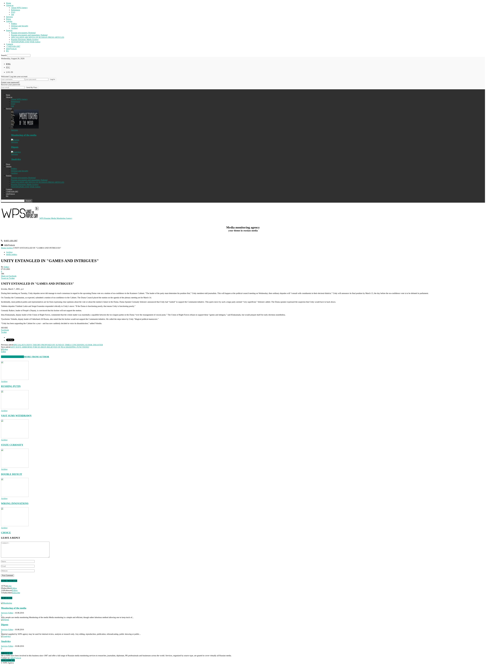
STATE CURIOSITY (12, 445)
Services (9, 17)
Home (8, 3)
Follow (14, 588)
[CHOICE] (15, 525)
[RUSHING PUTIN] (15, 379)
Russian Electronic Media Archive (24, 39)
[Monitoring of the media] (25, 128)
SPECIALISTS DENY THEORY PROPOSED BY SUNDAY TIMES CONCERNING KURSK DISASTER (58, 345)
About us (9, 5)
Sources (9, 30)
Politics (14, 24)
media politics (11, 254)
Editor (6, 267)
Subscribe (16, 593)
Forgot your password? (10, 82)
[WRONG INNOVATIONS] (15, 496)
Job (12, 14)
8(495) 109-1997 (10, 241)
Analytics (16, 159)
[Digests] (15, 140)
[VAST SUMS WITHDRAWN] (15, 408)
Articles (9, 21)
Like (10, 586)
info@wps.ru (11, 49)
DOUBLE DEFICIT (11, 474)
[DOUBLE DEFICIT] (15, 467)
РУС (8, 67)
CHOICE (6, 532)
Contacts (9, 44)
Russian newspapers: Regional (23, 33)
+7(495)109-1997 (13, 46)
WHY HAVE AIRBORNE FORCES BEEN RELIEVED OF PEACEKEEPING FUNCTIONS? (49, 347)
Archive (14, 28)
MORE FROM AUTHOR (36, 356)
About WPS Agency (19, 8)
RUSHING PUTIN (11, 386)
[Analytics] (16, 152)
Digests (14, 147)
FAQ (13, 12)
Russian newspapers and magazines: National (29, 35)
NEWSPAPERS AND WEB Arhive (25, 42)
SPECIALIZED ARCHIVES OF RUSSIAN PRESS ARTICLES (37, 37)
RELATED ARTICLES (12, 356)
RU (7, 51)
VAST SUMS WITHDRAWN (16, 415)
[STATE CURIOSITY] (15, 438)
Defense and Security (19, 26)
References (15, 10)
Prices (8, 19)
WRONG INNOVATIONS (14, 503)
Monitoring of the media (23, 135)
